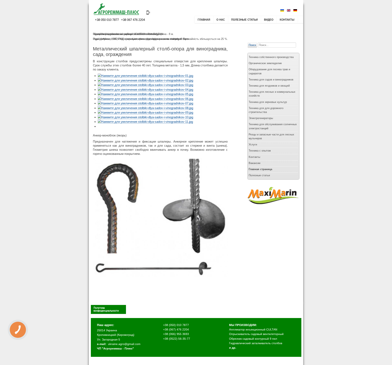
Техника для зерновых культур (268, 102)
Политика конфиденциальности (106, 309)
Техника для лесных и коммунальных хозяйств (272, 93)
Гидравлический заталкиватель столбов (255, 343)
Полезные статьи (244, 19)
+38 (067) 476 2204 (176, 329)
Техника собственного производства (271, 57)
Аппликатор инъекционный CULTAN (253, 329)
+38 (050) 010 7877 (176, 325)
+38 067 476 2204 (132, 19)
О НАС (220, 19)
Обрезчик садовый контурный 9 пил (253, 338)
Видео (268, 19)
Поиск (252, 45)
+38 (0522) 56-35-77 (176, 338)
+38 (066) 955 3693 (176, 334)
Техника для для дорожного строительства (266, 110)
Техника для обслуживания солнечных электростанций (273, 126)
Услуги (253, 144)
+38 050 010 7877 (107, 19)
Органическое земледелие (265, 63)
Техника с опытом (260, 150)
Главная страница (260, 169)
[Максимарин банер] (273, 208)
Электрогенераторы (261, 118)
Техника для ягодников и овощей (269, 85)
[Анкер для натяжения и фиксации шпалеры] (160, 276)
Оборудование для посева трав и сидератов (269, 71)
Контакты (287, 19)
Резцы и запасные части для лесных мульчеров (271, 136)
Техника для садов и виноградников (271, 79)
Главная (204, 19)
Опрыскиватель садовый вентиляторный (256, 334)
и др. (232, 347)
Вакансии (254, 163)
